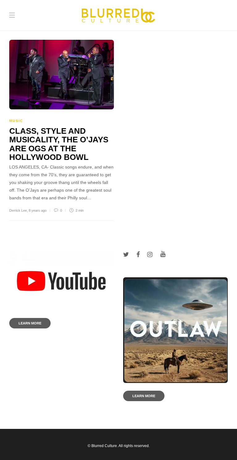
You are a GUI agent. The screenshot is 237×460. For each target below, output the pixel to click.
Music (16, 121)
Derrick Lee (18, 210)
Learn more (30, 323)
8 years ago (38, 210)
